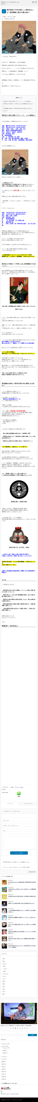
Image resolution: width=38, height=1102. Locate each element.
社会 (4, 986)
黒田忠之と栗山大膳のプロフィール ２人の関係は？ (17, 101)
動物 (4, 981)
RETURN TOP (32, 871)
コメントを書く (12, 16)
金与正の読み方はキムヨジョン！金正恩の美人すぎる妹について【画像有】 (22, 946)
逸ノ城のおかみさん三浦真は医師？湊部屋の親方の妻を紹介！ (22, 883)
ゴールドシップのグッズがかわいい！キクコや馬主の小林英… (16, 867)
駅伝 (4, 966)
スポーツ (5, 963)
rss (33, 2)
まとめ (5, 110)
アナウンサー (5, 973)
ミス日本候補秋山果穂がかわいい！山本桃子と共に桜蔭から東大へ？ (22, 911)
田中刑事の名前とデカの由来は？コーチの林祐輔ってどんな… (16, 862)
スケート (5, 968)
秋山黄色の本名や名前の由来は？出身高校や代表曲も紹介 (22, 896)
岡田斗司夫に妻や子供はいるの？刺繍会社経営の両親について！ (22, 939)
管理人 (4, 16)
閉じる (20, 97)
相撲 (4, 971)
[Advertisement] (19, 705)
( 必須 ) (6, 820)
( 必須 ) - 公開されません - (11, 825)
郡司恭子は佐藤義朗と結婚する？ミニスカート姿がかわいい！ (22, 918)
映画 (4, 983)
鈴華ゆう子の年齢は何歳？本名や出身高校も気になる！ (21, 903)
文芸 (4, 991)
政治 (4, 961)
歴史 (4, 789)
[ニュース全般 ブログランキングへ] (6, 1089)
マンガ (4, 976)
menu (36, 2)
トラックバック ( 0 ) (28, 803)
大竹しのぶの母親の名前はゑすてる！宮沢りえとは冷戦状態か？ (22, 925)
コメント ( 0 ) (10, 803)
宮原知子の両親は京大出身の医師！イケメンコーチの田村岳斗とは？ (22, 932)
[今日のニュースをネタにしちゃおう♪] (10, 3)
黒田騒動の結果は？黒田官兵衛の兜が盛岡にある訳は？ (18, 108)
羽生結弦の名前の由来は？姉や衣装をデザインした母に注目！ (16, 1025)
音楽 (4, 988)
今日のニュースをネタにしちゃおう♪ (15, 1099)
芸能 (4, 958)
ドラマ (4, 978)
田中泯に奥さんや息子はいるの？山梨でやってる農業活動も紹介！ (22, 890)
